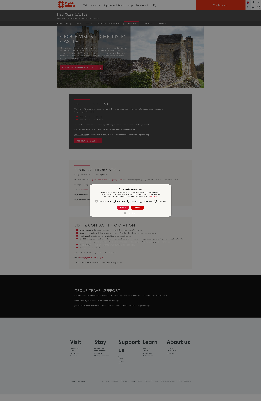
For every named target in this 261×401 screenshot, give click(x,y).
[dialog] (130, 200)
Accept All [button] (123, 208)
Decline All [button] (137, 208)
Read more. (153, 196)
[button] (130, 213)
